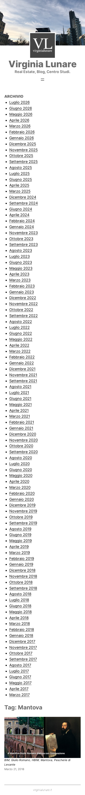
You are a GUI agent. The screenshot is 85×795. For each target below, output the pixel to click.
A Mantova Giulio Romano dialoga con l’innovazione (36, 753)
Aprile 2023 (19, 274)
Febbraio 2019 (21, 558)
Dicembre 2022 (22, 298)
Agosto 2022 (20, 321)
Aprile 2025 (19, 185)
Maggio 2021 (20, 404)
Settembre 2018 (23, 588)
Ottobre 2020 (21, 446)
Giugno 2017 (20, 677)
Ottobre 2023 (21, 239)
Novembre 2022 (23, 304)
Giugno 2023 (20, 262)
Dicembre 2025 (22, 144)
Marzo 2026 (20, 126)
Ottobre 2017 (20, 653)
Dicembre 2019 (22, 505)
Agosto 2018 (20, 594)
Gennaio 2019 (21, 564)
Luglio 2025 (19, 173)
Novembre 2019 (23, 511)
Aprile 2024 (19, 215)
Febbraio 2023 (22, 286)
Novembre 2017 (23, 647)
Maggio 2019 (20, 541)
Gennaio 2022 (21, 363)
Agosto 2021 (20, 386)
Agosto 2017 (20, 665)
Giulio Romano (20, 760)
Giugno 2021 (20, 398)
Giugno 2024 (20, 209)
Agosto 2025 (20, 167)
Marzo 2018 (19, 623)
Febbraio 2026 (22, 132)
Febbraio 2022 (22, 357)
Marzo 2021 (19, 416)
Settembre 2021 (23, 381)
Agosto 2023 (20, 250)
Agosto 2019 (20, 529)
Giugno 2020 (20, 470)
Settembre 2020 (23, 452)
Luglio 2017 (19, 671)
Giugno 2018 (20, 606)
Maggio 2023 (20, 268)
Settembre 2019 (23, 523)
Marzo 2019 (19, 552)
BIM (6, 760)
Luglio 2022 (19, 327)
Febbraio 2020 (22, 493)
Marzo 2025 (20, 191)
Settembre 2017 (23, 659)
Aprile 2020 (19, 481)
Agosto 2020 (20, 458)
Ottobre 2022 (21, 310)
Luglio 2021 (19, 392)
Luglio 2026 (19, 102)
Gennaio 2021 (21, 428)
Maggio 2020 (20, 475)
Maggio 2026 (20, 114)
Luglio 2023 (19, 256)
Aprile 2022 (19, 345)
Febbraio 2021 (21, 422)
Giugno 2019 (20, 535)
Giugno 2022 (20, 333)
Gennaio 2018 (21, 635)
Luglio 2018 (19, 600)
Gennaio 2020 (21, 499)
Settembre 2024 (23, 203)
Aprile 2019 (19, 546)
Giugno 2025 (20, 179)
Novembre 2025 (23, 150)
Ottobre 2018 (21, 582)
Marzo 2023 (20, 280)
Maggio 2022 (20, 339)
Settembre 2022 (23, 315)
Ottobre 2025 (21, 155)
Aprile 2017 (18, 689)
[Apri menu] (42, 79)
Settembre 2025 (23, 161)
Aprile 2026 (19, 120)
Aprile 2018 (19, 618)
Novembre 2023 (23, 233)
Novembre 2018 (23, 576)
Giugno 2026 (20, 108)
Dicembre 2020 (22, 434)
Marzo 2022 (20, 351)
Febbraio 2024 (22, 221)
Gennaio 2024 (21, 227)
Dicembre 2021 (22, 369)
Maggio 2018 (20, 612)
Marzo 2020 (20, 487)
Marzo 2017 (19, 695)
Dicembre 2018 (22, 570)
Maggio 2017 (20, 683)
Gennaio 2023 (21, 292)
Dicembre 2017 (22, 641)
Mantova (46, 760)
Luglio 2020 (19, 464)
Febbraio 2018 (21, 629)
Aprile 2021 (19, 410)
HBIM (35, 760)
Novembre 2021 (23, 375)
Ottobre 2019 (21, 517)
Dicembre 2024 (22, 197)
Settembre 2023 (23, 244)
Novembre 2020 (23, 440)
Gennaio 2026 (21, 138)
